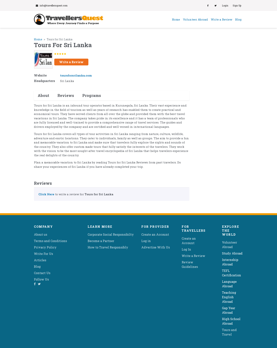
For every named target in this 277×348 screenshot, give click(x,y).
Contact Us (42, 273)
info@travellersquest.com (53, 5)
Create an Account (155, 234)
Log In (186, 249)
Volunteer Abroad (195, 19)
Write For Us (43, 254)
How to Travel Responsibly (108, 247)
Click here (46, 194)
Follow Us (41, 279)
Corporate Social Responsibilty (111, 234)
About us (40, 234)
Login (225, 5)
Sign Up (237, 5)
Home (176, 19)
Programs (91, 95)
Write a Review (221, 19)
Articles (40, 260)
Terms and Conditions (50, 241)
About (43, 95)
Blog (238, 19)
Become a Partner (101, 241)
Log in (146, 241)
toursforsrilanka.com (76, 75)
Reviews (65, 95)
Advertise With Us (155, 247)
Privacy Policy (45, 247)
